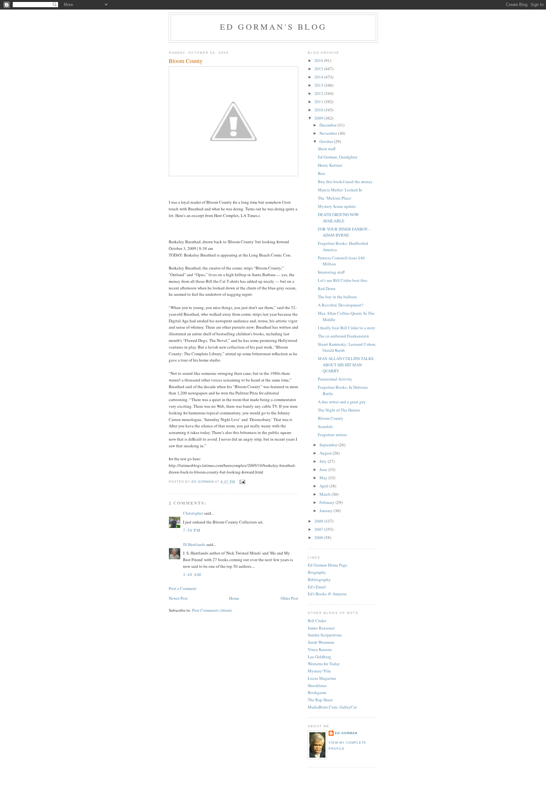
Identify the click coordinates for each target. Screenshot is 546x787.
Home (234, 598)
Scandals (325, 426)
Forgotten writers (332, 434)
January (326, 510)
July (323, 461)
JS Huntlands (194, 544)
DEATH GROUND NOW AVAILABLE (338, 218)
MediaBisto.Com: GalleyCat (332, 707)
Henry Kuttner (330, 165)
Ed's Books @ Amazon (327, 594)
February (327, 502)
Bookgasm (317, 692)
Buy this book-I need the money (345, 181)
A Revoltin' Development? (340, 305)
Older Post (289, 598)
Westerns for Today (324, 663)
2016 (319, 60)
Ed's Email (317, 587)
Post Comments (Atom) (212, 610)
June (323, 469)
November (328, 133)
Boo (321, 173)
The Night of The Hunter (339, 410)
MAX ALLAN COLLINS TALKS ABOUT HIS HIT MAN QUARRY (345, 365)
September (328, 445)
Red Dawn (327, 288)
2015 (319, 68)
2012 (319, 93)
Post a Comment (183, 588)
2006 (319, 537)
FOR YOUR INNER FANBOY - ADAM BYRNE (344, 232)
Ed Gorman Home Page (327, 565)
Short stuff (327, 149)
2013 (319, 85)
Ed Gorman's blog (273, 26)
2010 (319, 110)
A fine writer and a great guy (342, 402)
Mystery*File (319, 671)
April (324, 486)
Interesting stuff (331, 272)
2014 (319, 77)
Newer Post (178, 598)
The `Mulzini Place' (334, 198)
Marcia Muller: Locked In (340, 190)
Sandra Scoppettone (325, 635)
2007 (319, 529)
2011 (319, 101)
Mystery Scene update (337, 206)
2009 (319, 118)
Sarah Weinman (321, 642)
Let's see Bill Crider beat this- (343, 280)
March (325, 494)
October (326, 141)
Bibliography (319, 579)
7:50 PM (192, 530)
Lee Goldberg (319, 657)
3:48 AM (192, 574)
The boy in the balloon (337, 297)
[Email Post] (241, 481)
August (326, 453)
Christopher (193, 513)
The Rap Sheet (320, 700)
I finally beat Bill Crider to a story (346, 328)
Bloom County (330, 418)
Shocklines (317, 685)
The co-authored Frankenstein (343, 336)
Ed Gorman (346, 733)
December (328, 125)
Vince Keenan (320, 649)
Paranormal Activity (335, 379)
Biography (317, 572)
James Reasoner (321, 628)
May (323, 477)
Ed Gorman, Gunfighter (337, 157)
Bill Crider (317, 620)
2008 (319, 521)
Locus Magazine (322, 678)
